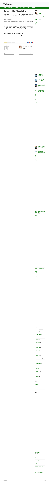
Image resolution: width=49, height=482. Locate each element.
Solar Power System (38, 371)
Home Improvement (37, 452)
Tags (42, 329)
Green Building (37, 339)
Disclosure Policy (37, 384)
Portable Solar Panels (38, 360)
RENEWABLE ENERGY (22, 7)
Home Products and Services (39, 358)
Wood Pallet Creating (37, 457)
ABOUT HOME (33, 7)
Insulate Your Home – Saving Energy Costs (27, 46)
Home (5, 7)
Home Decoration (38, 350)
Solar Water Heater (38, 374)
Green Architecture (38, 337)
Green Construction (38, 342)
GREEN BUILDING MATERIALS (10, 7)
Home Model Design (38, 355)
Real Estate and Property (38, 363)
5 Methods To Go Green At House (39, 466)
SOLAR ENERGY (28, 7)
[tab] (36, 329)
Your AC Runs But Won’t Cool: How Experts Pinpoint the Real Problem (41, 13)
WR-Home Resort (5, 480)
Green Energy (37, 345)
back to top (45, 480)
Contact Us (36, 382)
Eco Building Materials (38, 334)
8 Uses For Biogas (37, 460)
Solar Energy (37, 368)
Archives (40, 329)
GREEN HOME (16, 7)
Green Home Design (38, 347)
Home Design (37, 352)
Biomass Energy (37, 331)
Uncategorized (37, 376)
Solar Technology (38, 373)
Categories (37, 329)
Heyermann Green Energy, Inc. (39, 472)
